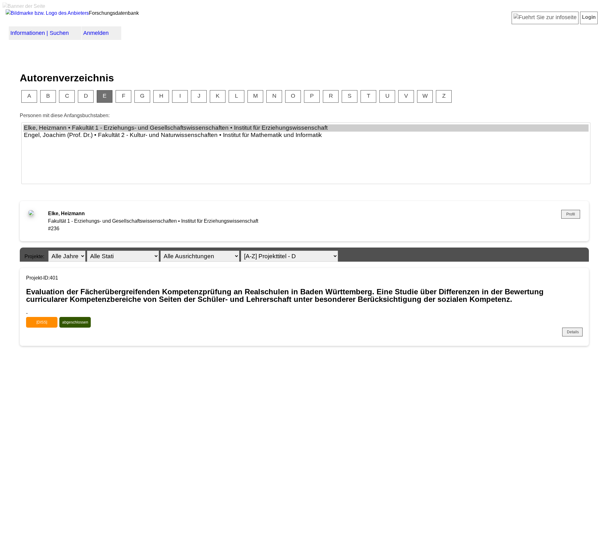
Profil (570, 214)
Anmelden (96, 33)
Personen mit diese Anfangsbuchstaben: (65, 115)
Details (573, 332)
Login (589, 17)
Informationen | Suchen (39, 33)
